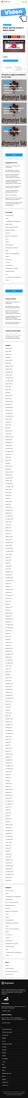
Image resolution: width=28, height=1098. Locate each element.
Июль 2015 (8, 669)
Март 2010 (8, 857)
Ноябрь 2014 (8, 692)
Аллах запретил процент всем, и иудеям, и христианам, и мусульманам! (13, 204)
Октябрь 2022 (9, 483)
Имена (7, 242)
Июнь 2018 (8, 583)
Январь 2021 (8, 539)
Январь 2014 (8, 721)
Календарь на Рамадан (11, 247)
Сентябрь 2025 (9, 380)
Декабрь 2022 (9, 477)
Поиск (14, 154)
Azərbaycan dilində (7, 1044)
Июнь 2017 (8, 601)
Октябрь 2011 (9, 801)
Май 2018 (7, 586)
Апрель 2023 (8, 466)
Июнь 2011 (8, 813)
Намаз (7, 256)
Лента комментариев (11, 971)
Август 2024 (8, 419)
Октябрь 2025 (9, 378)
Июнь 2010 (8, 848)
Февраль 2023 (9, 472)
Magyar (4, 1079)
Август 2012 (8, 771)
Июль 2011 (8, 810)
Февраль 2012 (9, 789)
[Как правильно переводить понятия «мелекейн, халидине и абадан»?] (14, 90)
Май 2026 (7, 357)
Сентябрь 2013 (9, 733)
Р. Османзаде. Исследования (13, 277)
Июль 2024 (8, 422)
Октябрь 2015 (9, 660)
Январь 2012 (8, 792)
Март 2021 (8, 533)
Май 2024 (7, 428)
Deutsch (4, 1049)
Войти (7, 965)
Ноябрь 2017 (8, 592)
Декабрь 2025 (9, 372)
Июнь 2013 (8, 742)
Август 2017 (8, 598)
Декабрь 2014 (9, 689)
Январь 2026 (8, 369)
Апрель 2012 (8, 783)
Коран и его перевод (11, 195)
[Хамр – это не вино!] (14, 136)
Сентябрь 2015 (9, 663)
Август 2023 (8, 454)
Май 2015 (7, 674)
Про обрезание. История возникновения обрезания (12, 171)
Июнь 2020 (8, 557)
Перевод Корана (9, 271)
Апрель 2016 (8, 642)
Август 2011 (8, 807)
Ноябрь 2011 (8, 798)
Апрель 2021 (8, 530)
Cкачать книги (9, 215)
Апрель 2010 (8, 854)
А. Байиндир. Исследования (13, 221)
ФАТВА (4, 1052)
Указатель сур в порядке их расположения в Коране (13, 187)
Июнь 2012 (8, 777)
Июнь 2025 (8, 389)
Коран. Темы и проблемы (12, 253)
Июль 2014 (8, 704)
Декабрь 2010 (9, 830)
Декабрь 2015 (9, 654)
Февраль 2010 (9, 860)
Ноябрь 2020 (8, 545)
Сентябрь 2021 (9, 519)
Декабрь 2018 (9, 577)
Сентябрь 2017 (9, 595)
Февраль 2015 (9, 683)
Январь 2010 (8, 862)
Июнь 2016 (8, 636)
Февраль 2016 (9, 648)
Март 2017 (8, 610)
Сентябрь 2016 (9, 627)
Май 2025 (7, 392)
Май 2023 (7, 463)
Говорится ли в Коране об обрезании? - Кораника (11, 334)
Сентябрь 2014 (9, 698)
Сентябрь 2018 (9, 580)
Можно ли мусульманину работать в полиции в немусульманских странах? (12, 176)
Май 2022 (7, 498)
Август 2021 (8, 522)
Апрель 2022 (8, 501)
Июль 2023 (8, 457)
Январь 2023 (8, 475)
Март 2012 (8, 786)
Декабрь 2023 (9, 442)
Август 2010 (8, 842)
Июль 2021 (8, 524)
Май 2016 (7, 639)
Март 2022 (8, 504)
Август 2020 (8, 554)
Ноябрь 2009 (8, 868)
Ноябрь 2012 (8, 763)
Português (5, 1058)
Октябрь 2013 (9, 730)
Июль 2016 (8, 633)
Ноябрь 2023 (8, 445)
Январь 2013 (8, 757)
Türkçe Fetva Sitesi (7, 1032)
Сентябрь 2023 (9, 451)
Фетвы (7, 280)
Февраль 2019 (9, 572)
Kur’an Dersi (5, 1035)
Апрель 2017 (8, 607)
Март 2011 (8, 821)
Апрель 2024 (8, 430)
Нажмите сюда (6, 1010)
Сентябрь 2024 (9, 416)
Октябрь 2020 (9, 548)
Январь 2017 (8, 616)
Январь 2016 (8, 651)
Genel (6, 218)
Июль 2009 (8, 880)
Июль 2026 (8, 351)
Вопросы (7, 233)
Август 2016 (8, 630)
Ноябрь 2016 (8, 622)
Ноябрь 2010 (8, 833)
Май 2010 (7, 851)
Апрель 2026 (8, 360)
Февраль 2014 (9, 718)
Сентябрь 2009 (9, 874)
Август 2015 (8, 666)
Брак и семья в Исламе (11, 227)
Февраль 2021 (9, 536)
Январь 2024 (8, 439)
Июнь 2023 (8, 460)
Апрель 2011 (8, 818)
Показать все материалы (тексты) (10, 60)
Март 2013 (8, 751)
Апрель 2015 (8, 677)
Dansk (3, 1076)
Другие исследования (11, 236)
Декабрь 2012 (9, 760)
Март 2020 (8, 560)
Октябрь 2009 (9, 871)
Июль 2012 (8, 774)
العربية (3, 1041)
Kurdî (3, 1070)
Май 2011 (7, 815)
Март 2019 (8, 569)
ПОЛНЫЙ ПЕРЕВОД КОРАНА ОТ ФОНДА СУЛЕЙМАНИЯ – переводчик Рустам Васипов (13, 182)
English (4, 1038)
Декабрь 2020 (9, 542)
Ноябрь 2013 (8, 727)
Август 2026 (8, 348)
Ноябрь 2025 (8, 375)
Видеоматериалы (7, 24)
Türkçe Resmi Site (7, 1029)
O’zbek (4, 1055)
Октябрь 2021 (9, 516)
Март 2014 (8, 716)
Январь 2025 (8, 404)
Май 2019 (7, 563)
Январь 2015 (8, 686)
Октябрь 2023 (9, 448)
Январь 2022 (8, 507)
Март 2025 (8, 398)
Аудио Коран (8, 224)
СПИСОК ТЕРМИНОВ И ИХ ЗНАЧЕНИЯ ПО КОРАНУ (12, 191)
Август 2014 (8, 701)
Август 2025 (8, 383)
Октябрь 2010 (9, 836)
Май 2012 (7, 780)
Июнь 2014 (8, 707)
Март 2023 (8, 469)
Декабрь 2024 (9, 407)
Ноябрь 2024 (8, 410)
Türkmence (5, 1082)
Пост (6, 274)
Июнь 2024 (8, 425)
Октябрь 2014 (9, 695)
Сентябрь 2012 (9, 768)
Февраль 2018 (9, 589)
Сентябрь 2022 (9, 486)
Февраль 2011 (9, 824)
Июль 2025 (8, 386)
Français (4, 1047)
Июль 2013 (8, 739)
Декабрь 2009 (9, 865)
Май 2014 (7, 710)
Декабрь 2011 (9, 795)
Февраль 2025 (9, 401)
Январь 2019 (8, 574)
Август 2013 (8, 736)
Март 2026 (8, 363)
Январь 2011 (8, 827)
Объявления (8, 265)
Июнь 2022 (8, 495)
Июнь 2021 (8, 527)
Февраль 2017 (9, 613)
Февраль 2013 (9, 754)
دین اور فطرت (5, 1085)
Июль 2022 (8, 492)
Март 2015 (8, 680)
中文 (3, 1064)
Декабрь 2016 (9, 619)
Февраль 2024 (9, 436)
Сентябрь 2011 (9, 804)
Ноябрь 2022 (8, 480)
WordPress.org (9, 974)
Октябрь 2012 (9, 765)
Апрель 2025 (8, 395)
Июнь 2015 (8, 671)
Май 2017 (7, 604)
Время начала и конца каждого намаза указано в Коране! (14, 198)
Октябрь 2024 (9, 413)
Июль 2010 (8, 845)
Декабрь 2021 (9, 510)
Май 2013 (7, 745)
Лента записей (9, 968)
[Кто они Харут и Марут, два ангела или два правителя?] (14, 113)
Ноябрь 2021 (8, 513)
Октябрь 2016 (9, 624)
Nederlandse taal (6, 1073)
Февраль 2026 (9, 366)
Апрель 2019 (8, 566)
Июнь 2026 (8, 354)
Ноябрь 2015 (8, 657)
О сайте (7, 262)
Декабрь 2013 (9, 724)
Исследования (9, 244)
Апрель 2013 (8, 748)
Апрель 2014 (8, 713)
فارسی (3, 1061)
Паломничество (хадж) (11, 268)
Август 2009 (8, 877)
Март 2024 (8, 433)
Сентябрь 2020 (9, 551)
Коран (7, 250)
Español (4, 1067)
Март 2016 (8, 645)
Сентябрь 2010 (9, 839)
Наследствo (8, 259)
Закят (7, 239)
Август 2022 (8, 489)
